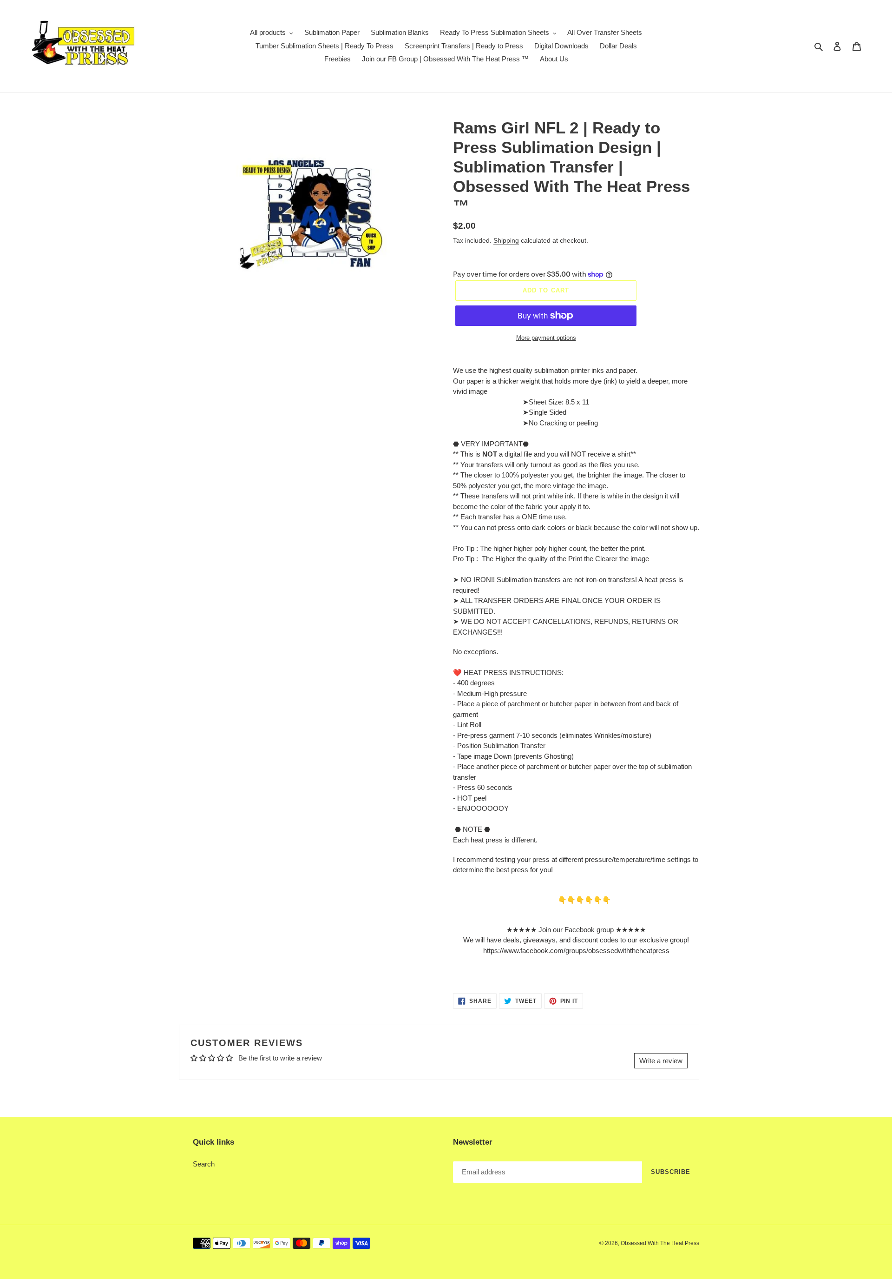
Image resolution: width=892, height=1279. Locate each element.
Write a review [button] (660, 1061)
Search (204, 1164)
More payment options (546, 337)
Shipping (506, 240)
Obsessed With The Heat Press (660, 1243)
